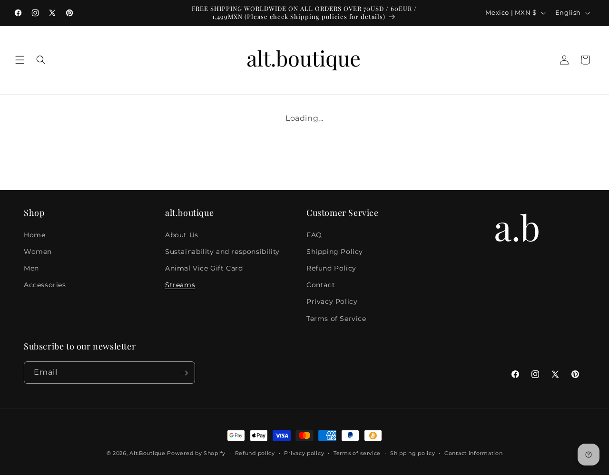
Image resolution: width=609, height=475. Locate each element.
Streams (180, 285)
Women (38, 251)
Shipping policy (412, 452)
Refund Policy (331, 267)
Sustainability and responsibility (222, 251)
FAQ (314, 234)
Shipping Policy (334, 251)
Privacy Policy (331, 301)
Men (31, 267)
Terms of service (357, 452)
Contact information (473, 452)
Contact (320, 285)
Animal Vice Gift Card (204, 267)
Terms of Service (336, 318)
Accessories (45, 285)
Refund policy (255, 452)
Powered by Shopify (196, 453)
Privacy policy (304, 452)
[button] (20, 59)
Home (34, 234)
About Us (181, 234)
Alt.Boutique (147, 453)
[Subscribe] (184, 373)
